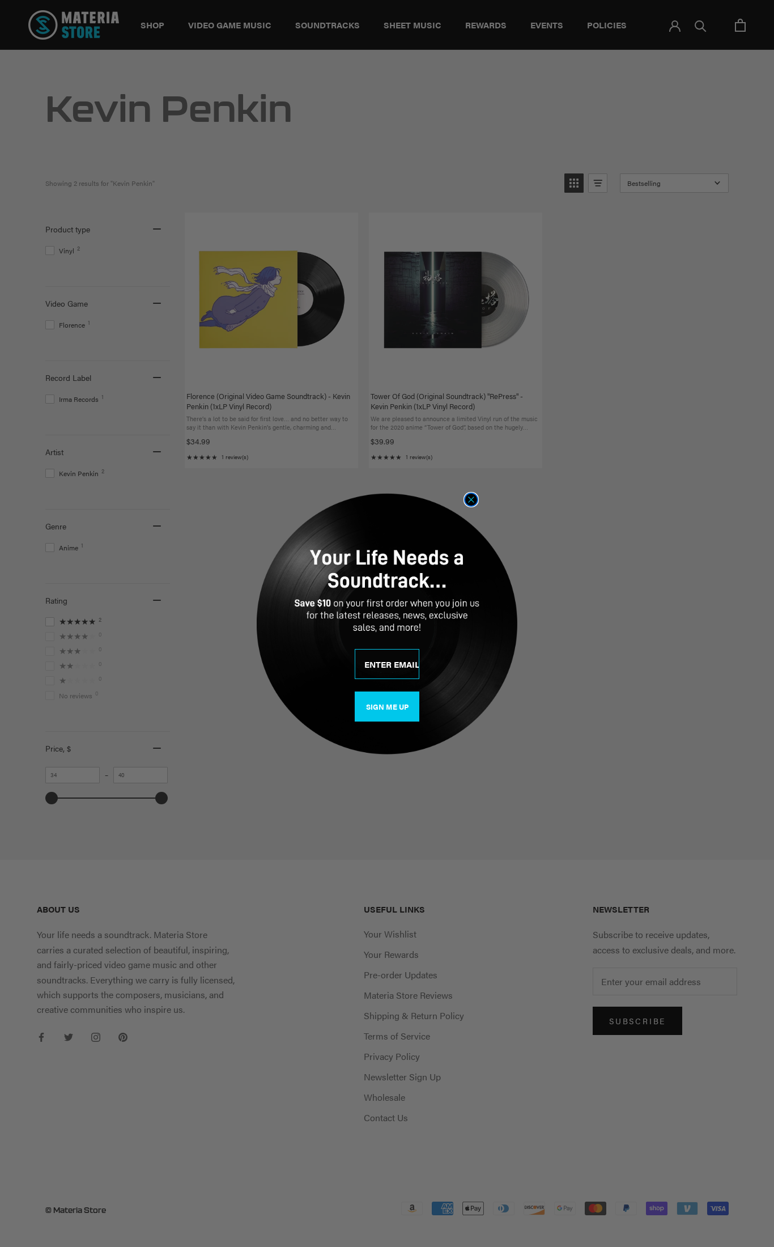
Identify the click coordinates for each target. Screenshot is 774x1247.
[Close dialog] (471, 499)
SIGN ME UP (387, 706)
